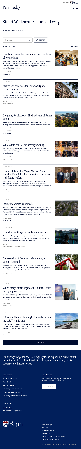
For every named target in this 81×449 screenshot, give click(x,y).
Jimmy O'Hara (7, 276)
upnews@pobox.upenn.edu (12, 410)
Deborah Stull (7, 133)
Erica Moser (6, 74)
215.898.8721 (7, 407)
